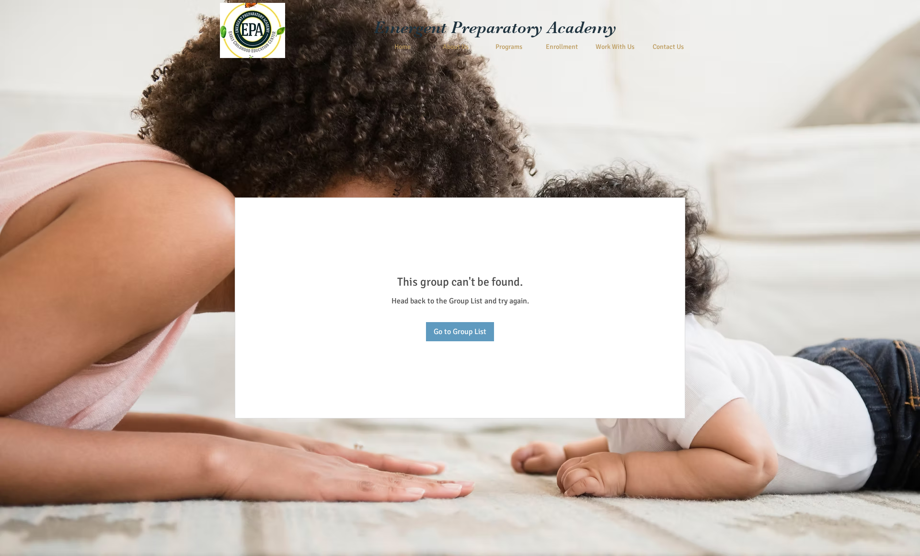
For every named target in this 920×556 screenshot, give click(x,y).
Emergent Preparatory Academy (495, 27)
